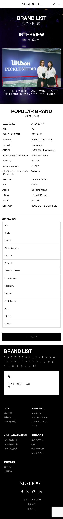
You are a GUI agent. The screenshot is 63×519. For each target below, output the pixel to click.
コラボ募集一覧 (11, 440)
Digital (7, 233)
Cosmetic (9, 263)
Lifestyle (8, 293)
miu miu (36, 200)
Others (7, 324)
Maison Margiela (10, 166)
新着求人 (8, 417)
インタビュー (37, 413)
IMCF (5, 200)
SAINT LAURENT (11, 134)
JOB (6, 408)
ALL (6, 225)
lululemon (7, 205)
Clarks (35, 184)
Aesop (5, 189)
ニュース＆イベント (40, 421)
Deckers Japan (39, 189)
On (33, 129)
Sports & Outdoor (12, 271)
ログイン (30, 337)
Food (7, 309)
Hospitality (9, 286)
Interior (8, 316)
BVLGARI (36, 160)
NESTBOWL (31, 4)
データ (34, 426)
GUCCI (6, 150)
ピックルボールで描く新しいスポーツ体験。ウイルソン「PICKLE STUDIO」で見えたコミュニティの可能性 (30, 93)
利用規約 (31, 504)
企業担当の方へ (38, 448)
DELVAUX (37, 134)
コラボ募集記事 (11, 444)
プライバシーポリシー (31, 499)
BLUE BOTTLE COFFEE (44, 205)
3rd (4, 184)
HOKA (5, 195)
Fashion (8, 256)
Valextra (36, 171)
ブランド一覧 (10, 421)
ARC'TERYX (38, 124)
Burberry (6, 160)
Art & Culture (10, 301)
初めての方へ (37, 440)
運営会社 (31, 509)
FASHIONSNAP (39, 179)
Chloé (5, 129)
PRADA (35, 166)
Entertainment (11, 278)
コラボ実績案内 (11, 448)
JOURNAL (38, 408)
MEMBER (10, 462)
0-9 (34, 366)
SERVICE (37, 435)
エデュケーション (39, 417)
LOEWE (6, 145)
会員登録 (8, 471)
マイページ (54, 4)
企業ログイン (37, 453)
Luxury (8, 240)
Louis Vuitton (9, 124)
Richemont (37, 145)
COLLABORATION (15, 435)
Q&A (34, 444)
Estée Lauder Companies (15, 155)
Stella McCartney (40, 155)
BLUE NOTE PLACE (42, 139)
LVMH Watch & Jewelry (43, 150)
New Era (6, 179)
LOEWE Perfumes (41, 195)
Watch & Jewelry (12, 248)
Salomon (6, 139)
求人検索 (8, 413)
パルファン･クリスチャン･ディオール (16, 172)
